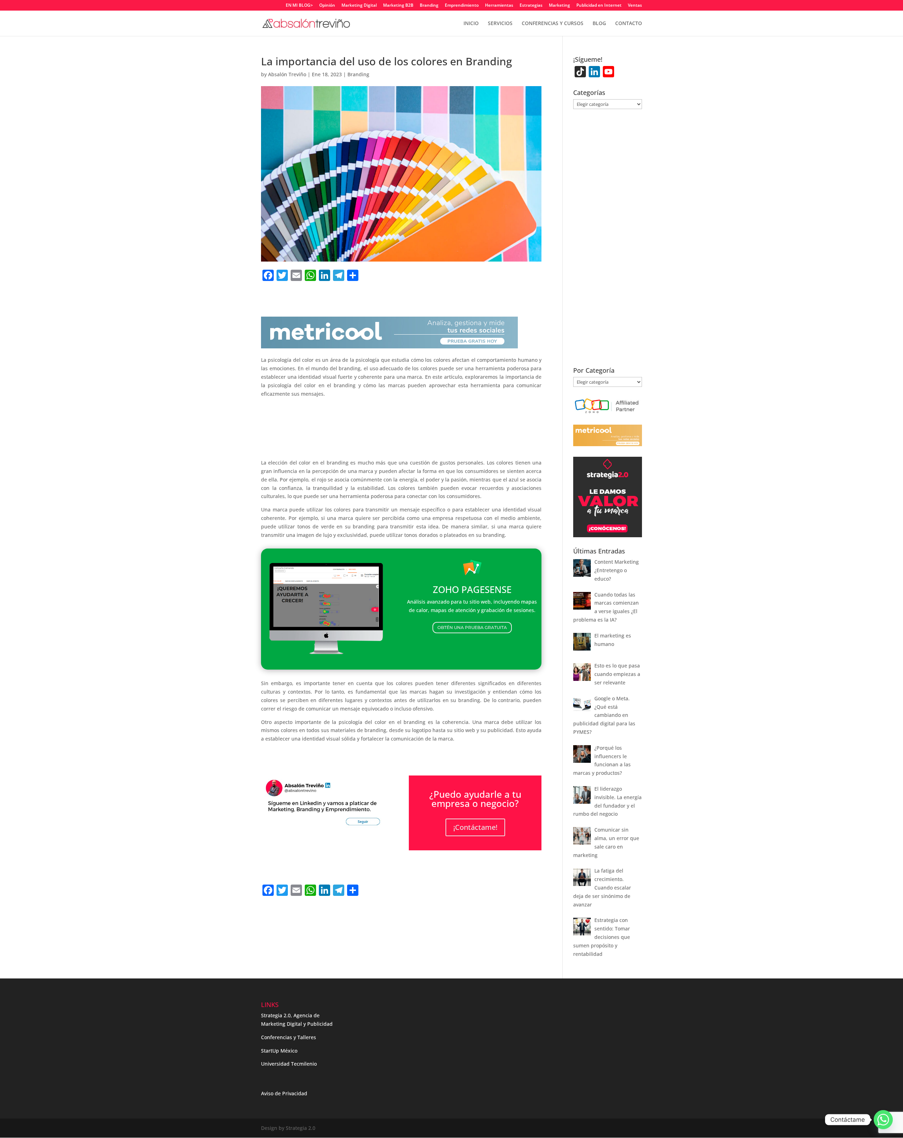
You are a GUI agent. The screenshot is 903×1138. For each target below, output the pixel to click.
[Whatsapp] (883, 1119)
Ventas (635, 5)
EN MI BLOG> (299, 5)
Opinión (327, 5)
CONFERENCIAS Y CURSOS (552, 23)
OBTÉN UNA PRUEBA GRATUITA (472, 627)
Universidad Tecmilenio (289, 1063)
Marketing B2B (398, 5)
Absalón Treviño (287, 74)
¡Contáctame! (475, 827)
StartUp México (279, 1050)
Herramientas (499, 5)
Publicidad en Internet (599, 5)
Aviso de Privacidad (284, 1093)
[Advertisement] (401, 428)
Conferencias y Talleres (288, 1037)
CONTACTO (628, 23)
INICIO (471, 23)
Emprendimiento (462, 5)
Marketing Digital (359, 5)
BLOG (599, 23)
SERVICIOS (500, 23)
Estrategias (531, 5)
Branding (429, 5)
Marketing (559, 5)
